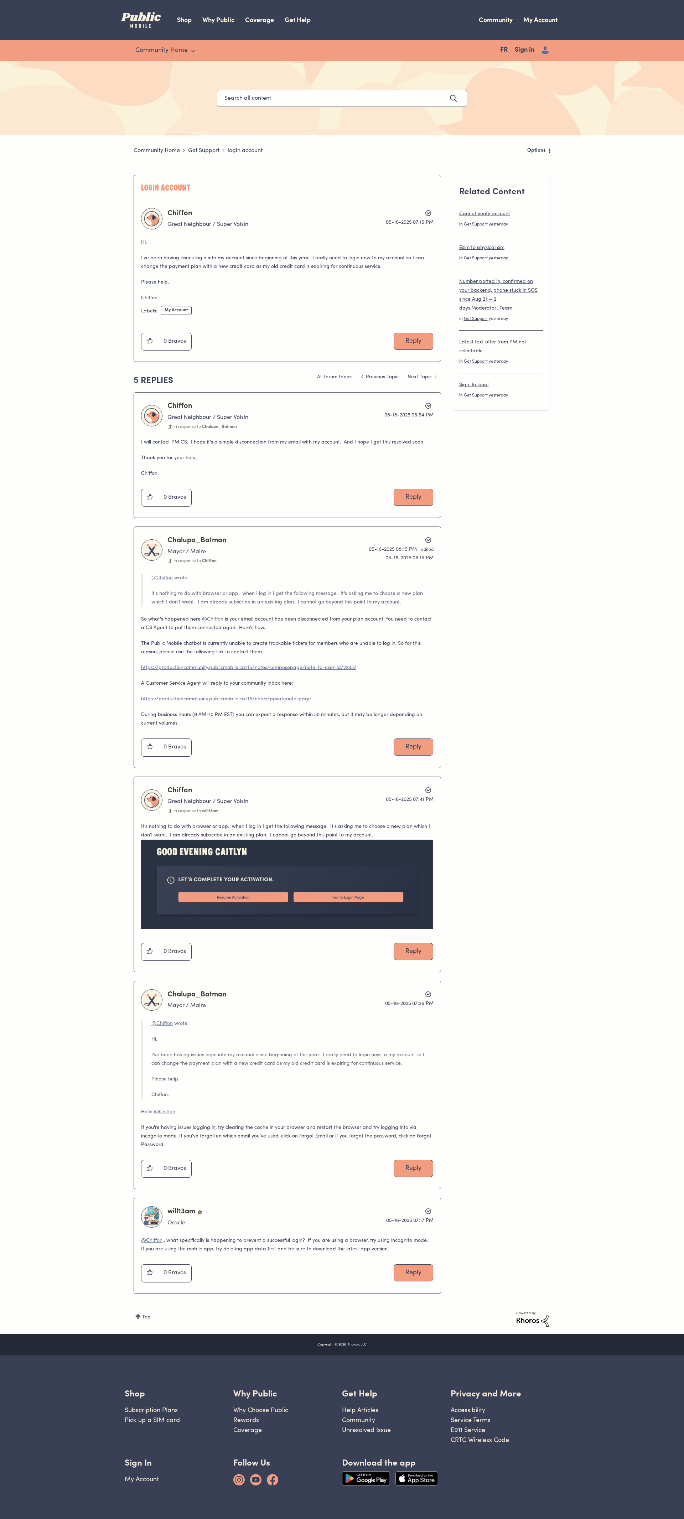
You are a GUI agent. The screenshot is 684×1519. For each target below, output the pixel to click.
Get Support (203, 151)
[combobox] (342, 98)
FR (504, 50)
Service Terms (471, 1420)
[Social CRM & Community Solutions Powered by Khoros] (533, 1319)
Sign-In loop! (474, 385)
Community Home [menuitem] (161, 50)
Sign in (524, 50)
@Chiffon (162, 578)
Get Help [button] (359, 1393)
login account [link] (245, 151)
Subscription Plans (151, 1410)
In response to (205, 427)
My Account (540, 20)
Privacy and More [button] (486, 1393)
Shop (184, 20)
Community (496, 20)
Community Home (157, 151)
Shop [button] (135, 1393)
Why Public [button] (255, 1393)
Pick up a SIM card (152, 1420)
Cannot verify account (484, 214)
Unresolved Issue (366, 1430)
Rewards (246, 1420)
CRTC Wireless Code (480, 1440)
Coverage (259, 20)
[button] (149, 341)
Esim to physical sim (481, 247)
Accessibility (468, 1410)
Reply (413, 341)
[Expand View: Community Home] (193, 51)
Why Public (218, 20)
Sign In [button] (138, 1462)
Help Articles (360, 1410)
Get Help (298, 20)
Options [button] (536, 150)
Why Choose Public (260, 1410)
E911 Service (468, 1430)
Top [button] (146, 1317)
